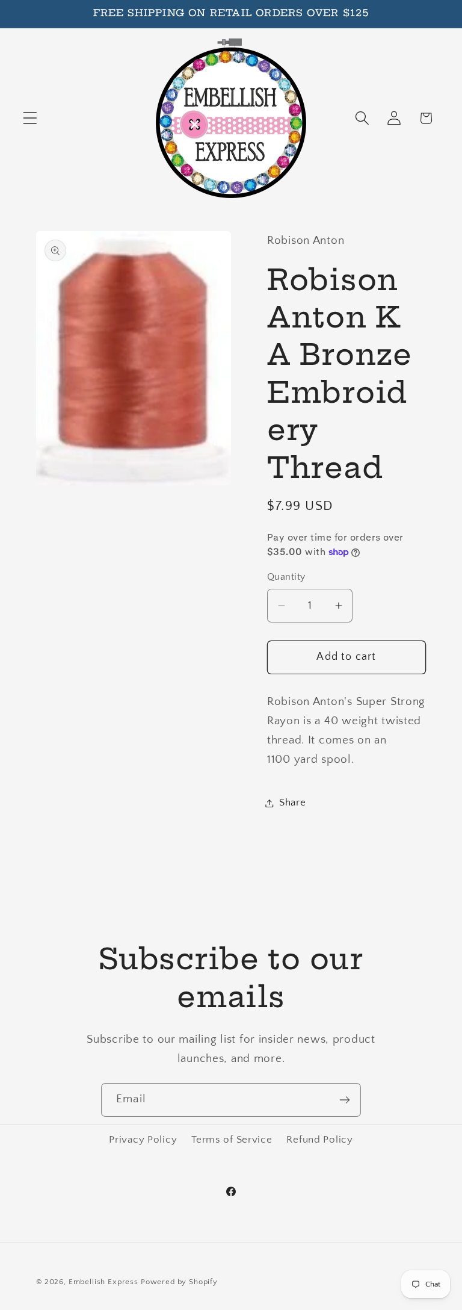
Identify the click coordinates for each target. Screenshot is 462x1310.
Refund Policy (319, 1139)
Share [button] (292, 802)
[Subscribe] (344, 1100)
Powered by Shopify (179, 1281)
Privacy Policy (143, 1139)
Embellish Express (103, 1281)
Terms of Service (232, 1139)
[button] (30, 118)
